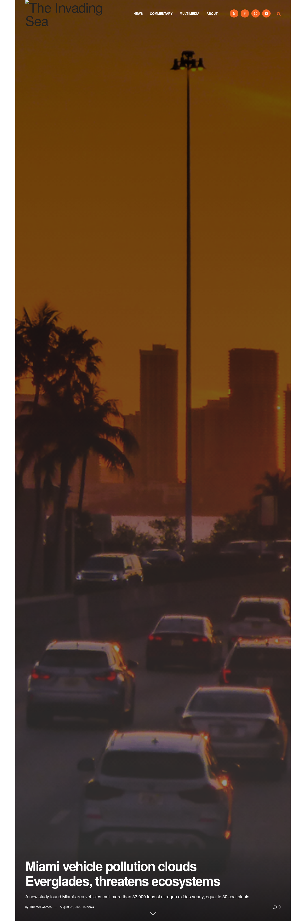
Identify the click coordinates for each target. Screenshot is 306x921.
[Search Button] (279, 13)
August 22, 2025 (70, 907)
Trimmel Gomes (40, 907)
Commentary (161, 13)
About (212, 13)
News (138, 13)
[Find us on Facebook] (245, 13)
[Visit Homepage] (70, 13)
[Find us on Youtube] (266, 13)
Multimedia (189, 13)
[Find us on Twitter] (234, 13)
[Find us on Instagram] (255, 13)
